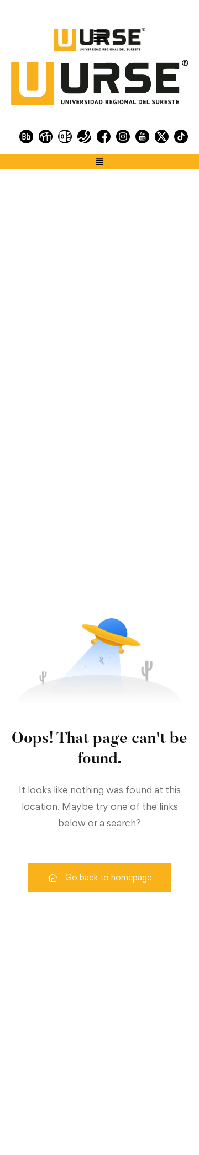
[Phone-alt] (84, 136)
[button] (99, 37)
